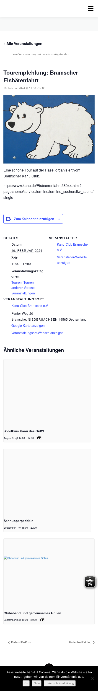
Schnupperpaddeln (19, 520)
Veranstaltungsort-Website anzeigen (37, 332)
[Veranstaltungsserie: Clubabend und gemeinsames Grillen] (42, 619)
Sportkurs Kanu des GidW (24, 431)
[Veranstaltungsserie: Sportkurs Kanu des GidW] (39, 437)
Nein (37, 683)
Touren (16, 282)
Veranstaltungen (23, 293)
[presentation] (47, 392)
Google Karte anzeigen (28, 325)
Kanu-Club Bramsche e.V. (30, 305)
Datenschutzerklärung (60, 683)
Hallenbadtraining (80, 642)
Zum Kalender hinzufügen (34, 218)
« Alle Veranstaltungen (22, 43)
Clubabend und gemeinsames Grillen (32, 613)
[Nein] (92, 678)
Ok (26, 683)
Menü (90, 8)
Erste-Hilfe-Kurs (20, 642)
